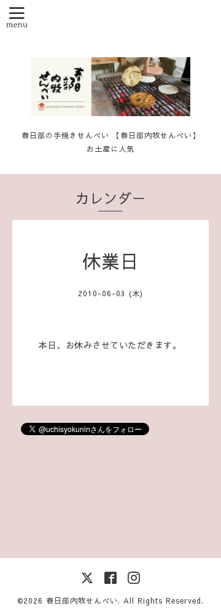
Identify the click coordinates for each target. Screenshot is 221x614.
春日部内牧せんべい (82, 600)
